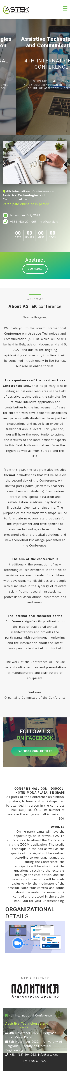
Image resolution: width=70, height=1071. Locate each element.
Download (35, 268)
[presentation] (9, 76)
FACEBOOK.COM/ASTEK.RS (35, 751)
